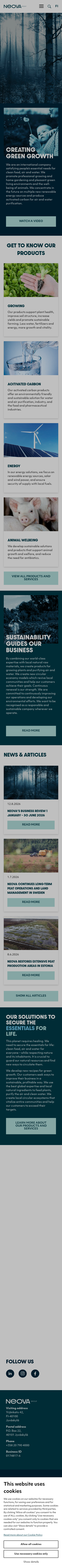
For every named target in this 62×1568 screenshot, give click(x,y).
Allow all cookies (31, 1544)
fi (56, 6)
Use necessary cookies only (31, 1554)
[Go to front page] (13, 6)
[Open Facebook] (35, 1374)
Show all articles (31, 996)
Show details (31, 1562)
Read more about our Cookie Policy (23, 1535)
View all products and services (31, 578)
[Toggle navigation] (41, 6)
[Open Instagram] (23, 1374)
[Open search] (49, 6)
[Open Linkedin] (10, 1374)
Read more (31, 731)
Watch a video (31, 221)
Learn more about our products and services (31, 1126)
